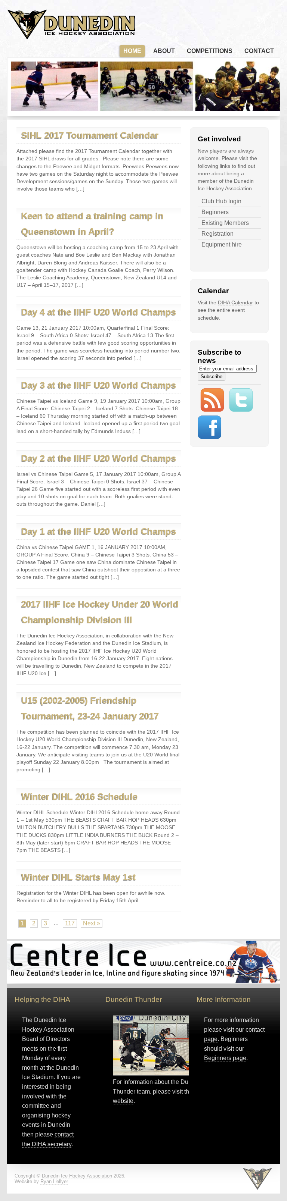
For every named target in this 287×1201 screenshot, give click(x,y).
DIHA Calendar (235, 302)
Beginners (215, 212)
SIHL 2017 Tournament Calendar (89, 135)
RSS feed (216, 402)
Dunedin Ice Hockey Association (71, 24)
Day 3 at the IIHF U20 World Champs (98, 385)
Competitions (209, 51)
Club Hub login (221, 201)
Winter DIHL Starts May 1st (78, 877)
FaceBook (213, 429)
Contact (259, 51)
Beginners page (225, 1058)
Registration (217, 234)
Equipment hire (221, 244)
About (164, 51)
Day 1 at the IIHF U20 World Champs (98, 531)
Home (132, 51)
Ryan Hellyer (54, 1181)
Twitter (244, 402)
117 (70, 923)
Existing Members (225, 223)
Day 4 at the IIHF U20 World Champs (98, 312)
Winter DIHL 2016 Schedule (79, 796)
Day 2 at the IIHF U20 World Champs (98, 458)
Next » (91, 923)
